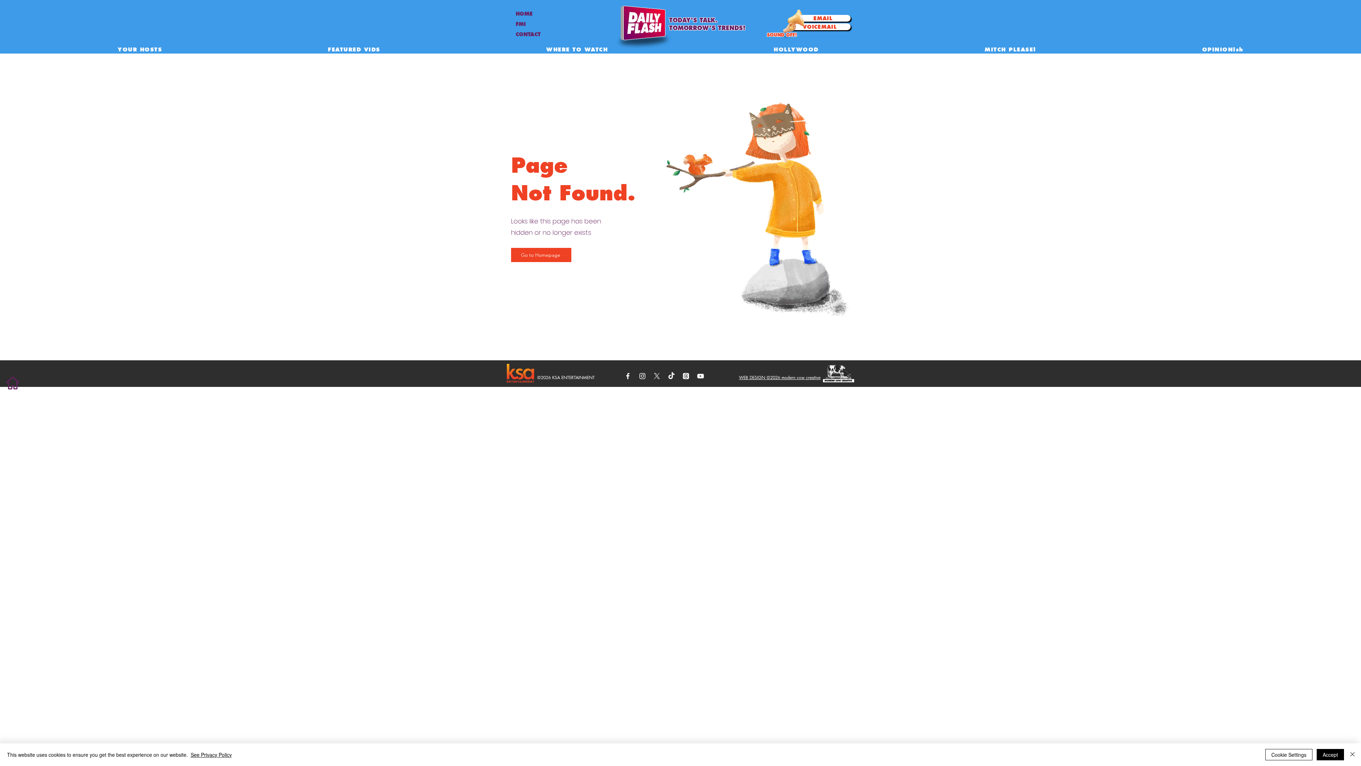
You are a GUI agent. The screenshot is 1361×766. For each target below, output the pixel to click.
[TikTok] (671, 376)
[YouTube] (700, 376)
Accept (1330, 754)
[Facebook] (628, 376)
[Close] (1352, 754)
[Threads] (686, 376)
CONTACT (528, 34)
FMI (521, 24)
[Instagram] (642, 376)
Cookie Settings (1288, 754)
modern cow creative (801, 377)
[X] (657, 376)
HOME (524, 14)
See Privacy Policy (211, 754)
